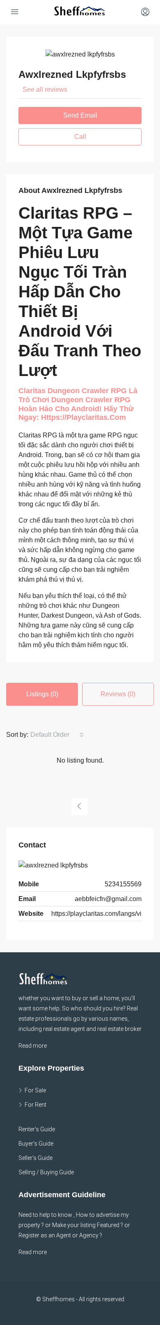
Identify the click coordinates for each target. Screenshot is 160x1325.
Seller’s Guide (35, 1158)
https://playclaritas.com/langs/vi (96, 913)
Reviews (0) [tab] (118, 694)
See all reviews (45, 89)
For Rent (35, 1104)
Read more (32, 1045)
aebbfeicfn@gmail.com (108, 898)
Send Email (80, 115)
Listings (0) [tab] (42, 694)
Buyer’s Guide (35, 1143)
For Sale (35, 1090)
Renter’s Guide (36, 1129)
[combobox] (57, 734)
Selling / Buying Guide (46, 1172)
